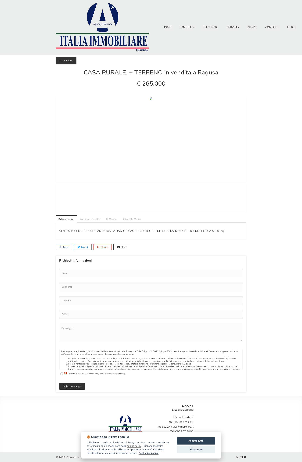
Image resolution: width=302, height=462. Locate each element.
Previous (50, 139)
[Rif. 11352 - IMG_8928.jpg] (151, 139)
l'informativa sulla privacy (114, 373)
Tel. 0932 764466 (181, 431)
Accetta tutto (196, 440)
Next (251, 139)
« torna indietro (66, 60)
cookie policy (134, 446)
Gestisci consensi (149, 453)
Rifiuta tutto (196, 449)
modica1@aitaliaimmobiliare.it (175, 427)
